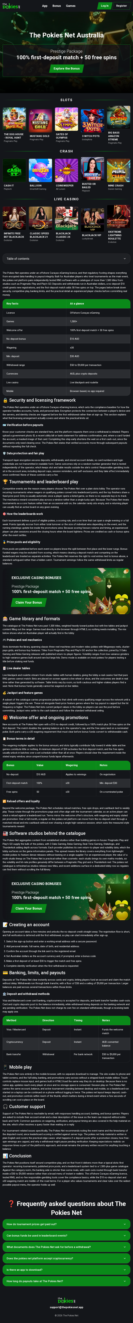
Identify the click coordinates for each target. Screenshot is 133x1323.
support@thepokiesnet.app (66, 1307)
